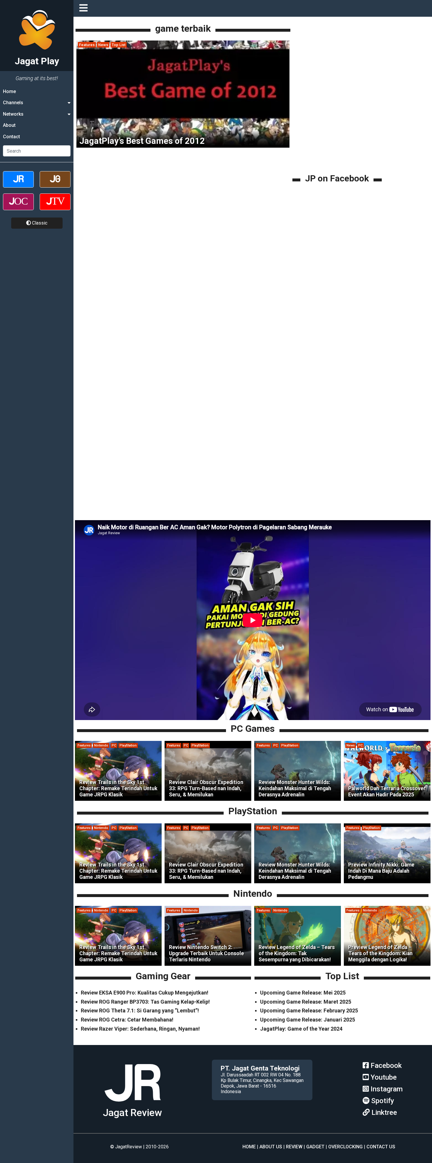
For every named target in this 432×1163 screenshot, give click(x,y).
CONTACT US (380, 1146)
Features (87, 45)
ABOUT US (270, 1146)
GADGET (315, 1146)
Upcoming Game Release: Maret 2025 (305, 1002)
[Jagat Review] (18, 184)
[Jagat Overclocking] (18, 207)
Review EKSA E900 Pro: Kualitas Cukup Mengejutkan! (144, 993)
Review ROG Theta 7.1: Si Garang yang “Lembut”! (140, 1010)
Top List (118, 45)
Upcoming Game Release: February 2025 (309, 1010)
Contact (11, 136)
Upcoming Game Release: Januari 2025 (307, 1020)
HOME (249, 1146)
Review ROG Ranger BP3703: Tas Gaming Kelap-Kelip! (145, 1002)
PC (114, 745)
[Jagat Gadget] (55, 184)
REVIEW (294, 1146)
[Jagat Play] (132, 1104)
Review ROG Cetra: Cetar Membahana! (127, 1020)
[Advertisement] (338, 131)
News (103, 45)
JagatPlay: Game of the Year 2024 (301, 1029)
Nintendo (101, 745)
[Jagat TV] (55, 207)
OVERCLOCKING (345, 1146)
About (9, 125)
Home (9, 91)
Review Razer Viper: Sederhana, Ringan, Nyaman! (140, 1029)
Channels (13, 102)
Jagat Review (132, 1112)
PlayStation (128, 745)
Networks (13, 114)
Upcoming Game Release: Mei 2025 (303, 993)
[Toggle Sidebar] (85, 8)
